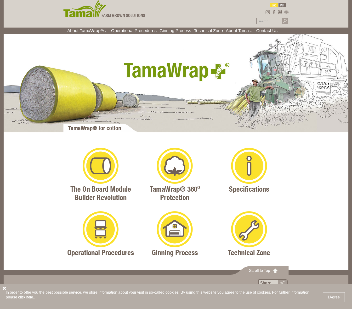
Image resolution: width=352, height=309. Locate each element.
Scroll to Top (259, 271)
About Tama (240, 31)
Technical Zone (208, 30)
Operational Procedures (134, 30)
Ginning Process (175, 30)
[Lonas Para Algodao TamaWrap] (282, 5)
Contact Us (267, 30)
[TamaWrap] (274, 5)
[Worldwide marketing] (286, 12)
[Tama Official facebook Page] (274, 12)
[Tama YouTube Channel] (280, 12)
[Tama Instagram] (268, 12)
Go (285, 21)
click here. (26, 297)
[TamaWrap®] (85, 8)
